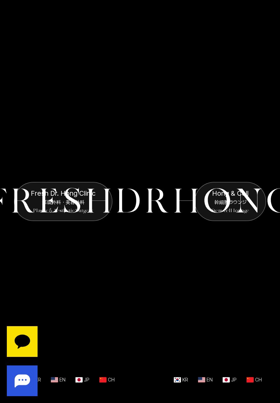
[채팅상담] (22, 361)
